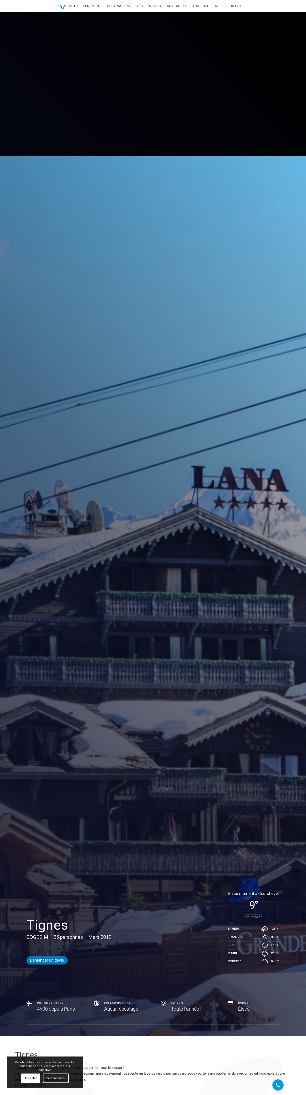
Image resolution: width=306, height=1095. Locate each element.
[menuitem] (85, 6)
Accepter (30, 1078)
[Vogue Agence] (63, 7)
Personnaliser (55, 1078)
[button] (278, 1085)
